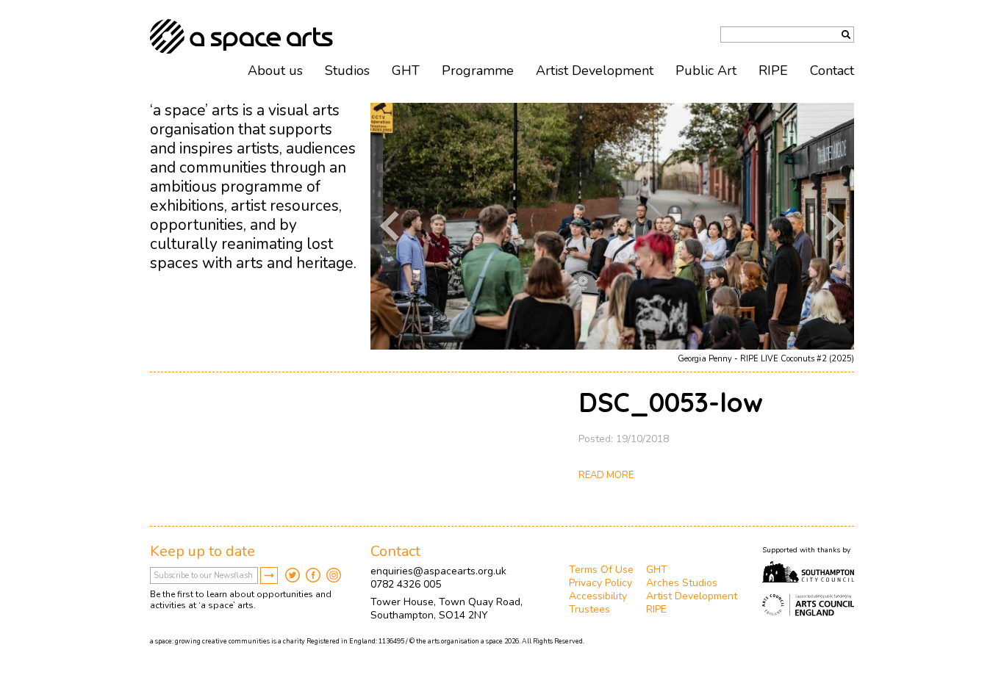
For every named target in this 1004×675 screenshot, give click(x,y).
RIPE (773, 70)
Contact (832, 70)
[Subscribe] (269, 575)
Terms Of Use (601, 570)
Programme (478, 70)
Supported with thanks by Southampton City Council (808, 572)
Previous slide (389, 226)
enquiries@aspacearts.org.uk (438, 571)
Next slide (835, 226)
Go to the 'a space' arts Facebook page (313, 575)
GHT (406, 70)
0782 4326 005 (405, 584)
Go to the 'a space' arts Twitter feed (292, 575)
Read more (606, 475)
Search (846, 34)
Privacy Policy (600, 583)
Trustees (589, 609)
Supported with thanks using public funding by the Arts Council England (808, 605)
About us (275, 70)
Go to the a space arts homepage (241, 36)
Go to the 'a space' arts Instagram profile (333, 575)
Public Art (705, 70)
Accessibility (598, 596)
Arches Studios (681, 583)
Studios (347, 70)
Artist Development (594, 70)
